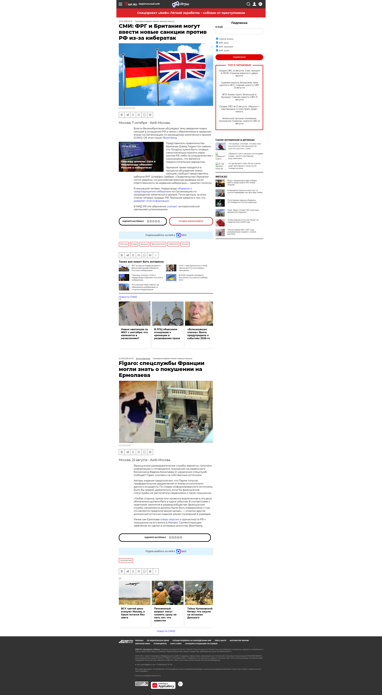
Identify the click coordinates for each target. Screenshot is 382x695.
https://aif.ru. (143, 671)
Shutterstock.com (127, 108)
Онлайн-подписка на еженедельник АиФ (191, 641)
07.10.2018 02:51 (125, 21)
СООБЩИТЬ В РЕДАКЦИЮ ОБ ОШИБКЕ (201, 644)
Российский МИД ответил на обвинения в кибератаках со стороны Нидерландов (145, 287)
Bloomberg (170, 137)
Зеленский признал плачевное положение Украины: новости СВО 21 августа (239, 121)
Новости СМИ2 (128, 297)
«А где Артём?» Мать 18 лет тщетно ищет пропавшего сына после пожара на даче (244, 165)
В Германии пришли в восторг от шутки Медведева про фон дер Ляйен (244, 191)
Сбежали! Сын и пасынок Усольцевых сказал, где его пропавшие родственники (245, 155)
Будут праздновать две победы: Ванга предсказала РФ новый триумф (242, 182)
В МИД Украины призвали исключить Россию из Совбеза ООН (193, 277)
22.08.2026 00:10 (126, 358)
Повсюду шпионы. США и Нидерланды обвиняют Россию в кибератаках (147, 277)
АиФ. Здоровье (226, 47)
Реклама (139, 641)
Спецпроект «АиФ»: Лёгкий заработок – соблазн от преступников (191, 13)
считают (172, 206)
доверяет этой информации (151, 201)
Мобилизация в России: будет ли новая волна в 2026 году (243, 221)
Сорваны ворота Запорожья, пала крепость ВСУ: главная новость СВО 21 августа (239, 85)
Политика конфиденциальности (148, 676)
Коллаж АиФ (125, 445)
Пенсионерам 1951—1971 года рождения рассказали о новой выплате (241, 232)
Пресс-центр (220, 641)
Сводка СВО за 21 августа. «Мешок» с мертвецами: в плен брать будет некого (239, 109)
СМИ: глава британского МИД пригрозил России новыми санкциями (193, 267)
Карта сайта (176, 644)
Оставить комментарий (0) (191, 221)
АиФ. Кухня (224, 50)
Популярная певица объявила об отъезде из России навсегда (242, 201)
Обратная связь (142, 644)
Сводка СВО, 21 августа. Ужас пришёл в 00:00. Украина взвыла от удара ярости (239, 73)
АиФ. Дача (223, 43)
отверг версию (169, 519)
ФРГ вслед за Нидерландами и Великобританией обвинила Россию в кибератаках (146, 267)
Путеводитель (160, 644)
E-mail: (219, 27)
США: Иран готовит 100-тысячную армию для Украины (243, 211)
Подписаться (239, 57)
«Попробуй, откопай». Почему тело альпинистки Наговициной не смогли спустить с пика (244, 146)
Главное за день (226, 39)
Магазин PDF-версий (239, 641)
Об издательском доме (158, 641)
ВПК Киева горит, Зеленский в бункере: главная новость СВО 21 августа (239, 97)
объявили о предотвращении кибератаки (163, 190)
